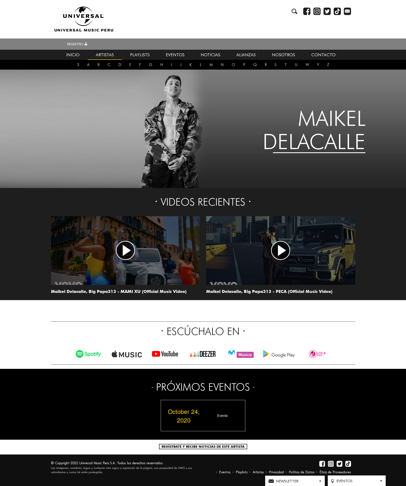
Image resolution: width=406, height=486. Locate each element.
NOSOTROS (283, 54)
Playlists (242, 472)
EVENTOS (175, 54)
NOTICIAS (210, 54)
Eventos (225, 472)
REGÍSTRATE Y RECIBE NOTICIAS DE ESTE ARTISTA (203, 447)
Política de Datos (301, 472)
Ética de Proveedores (335, 472)
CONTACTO (323, 54)
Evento (222, 415)
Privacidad (276, 472)
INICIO (73, 54)
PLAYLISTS (140, 54)
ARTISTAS (105, 54)
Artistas (258, 472)
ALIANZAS (246, 54)
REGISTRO (75, 44)
